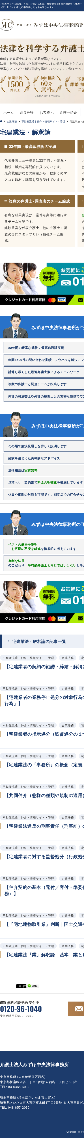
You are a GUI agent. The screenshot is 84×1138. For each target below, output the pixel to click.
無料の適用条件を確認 (48, 95)
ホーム (8, 112)
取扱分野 (27, 112)
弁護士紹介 (68, 112)
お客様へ (47, 112)
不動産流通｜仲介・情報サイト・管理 (43, 121)
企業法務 (12, 121)
